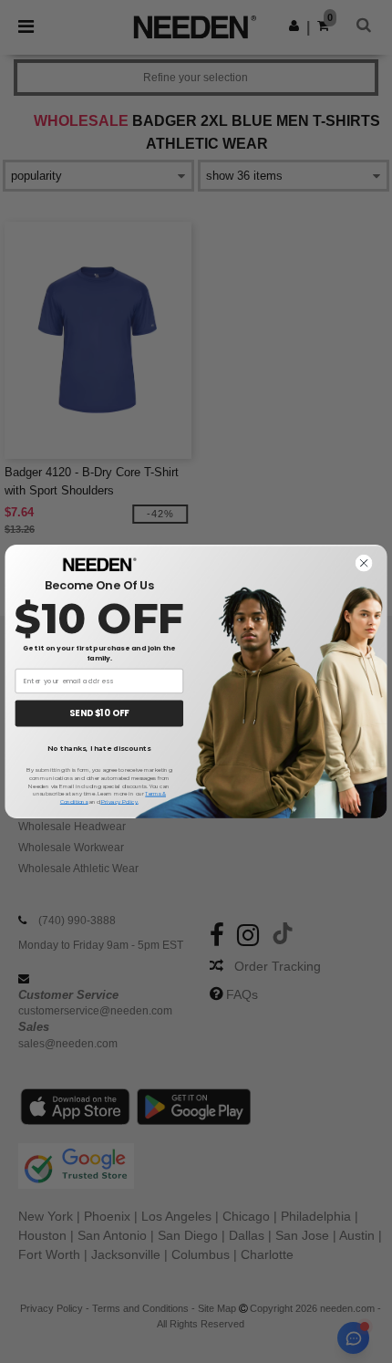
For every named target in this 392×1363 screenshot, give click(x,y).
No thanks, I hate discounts (98, 749)
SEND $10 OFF (99, 713)
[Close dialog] (364, 563)
